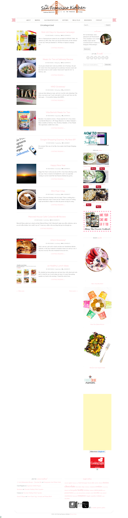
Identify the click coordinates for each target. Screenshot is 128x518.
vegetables (93, 496)
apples (70, 483)
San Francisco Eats (51, 20)
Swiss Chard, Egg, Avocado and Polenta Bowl (39, 496)
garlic (75, 490)
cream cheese (105, 487)
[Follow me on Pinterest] (95, 57)
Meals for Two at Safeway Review (58, 59)
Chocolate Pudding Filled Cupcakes (33, 489)
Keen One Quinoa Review (97, 324)
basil (80, 483)
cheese (100, 483)
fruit (71, 490)
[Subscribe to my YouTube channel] (103, 57)
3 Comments (66, 115)
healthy (81, 489)
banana (74, 483)
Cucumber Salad (87, 184)
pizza (80, 493)
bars (77, 483)
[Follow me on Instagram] (99, 57)
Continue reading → (58, 48)
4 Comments (66, 269)
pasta (100, 490)
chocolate (70, 486)
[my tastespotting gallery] (79, 507)
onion (96, 490)
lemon (92, 490)
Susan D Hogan (21, 496)
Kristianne (50, 35)
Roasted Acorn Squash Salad (97, 368)
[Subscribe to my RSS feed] (106, 57)
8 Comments (66, 168)
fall (69, 490)
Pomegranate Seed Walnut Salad (52, 482)
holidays (87, 490)
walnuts (99, 496)
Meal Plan (76, 20)
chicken (106, 482)
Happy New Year (58, 165)
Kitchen (65, 20)
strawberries (68, 496)
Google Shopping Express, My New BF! (58, 139)
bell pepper (84, 483)
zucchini (67, 498)
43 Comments (66, 90)
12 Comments (66, 194)
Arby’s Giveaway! (58, 240)
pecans (75, 493)
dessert (66, 490)
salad (92, 493)
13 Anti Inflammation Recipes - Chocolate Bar (29, 482)
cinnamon (92, 487)
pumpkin (88, 493)
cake (92, 483)
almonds (66, 483)
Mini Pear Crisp (58, 191)
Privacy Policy (73, 514)
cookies (98, 486)
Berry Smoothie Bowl (97, 284)
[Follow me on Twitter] (91, 57)
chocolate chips (80, 487)
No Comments (66, 35)
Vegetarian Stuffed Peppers (34, 486)
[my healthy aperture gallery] (97, 507)
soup (101, 493)
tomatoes (82, 495)
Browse (37, 20)
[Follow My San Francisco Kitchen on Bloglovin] (97, 452)
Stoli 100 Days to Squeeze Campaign (58, 32)
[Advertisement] (97, 98)
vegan (88, 496)
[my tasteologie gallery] (85, 507)
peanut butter (69, 493)
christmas (87, 487)
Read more (87, 49)
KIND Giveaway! (58, 86)
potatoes (83, 493)
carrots (96, 483)
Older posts (20, 291)
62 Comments (66, 243)
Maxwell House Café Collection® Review (47, 216)
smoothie (96, 493)
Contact (99, 20)
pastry (104, 490)
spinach (104, 493)
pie (77, 493)
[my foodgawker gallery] (72, 507)
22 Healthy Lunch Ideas (58, 266)
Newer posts (73, 291)
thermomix (75, 496)
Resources (88, 20)
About (28, 20)
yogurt (103, 496)
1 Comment (66, 143)
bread (89, 483)
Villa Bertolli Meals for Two (58, 112)
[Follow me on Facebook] (88, 57)
